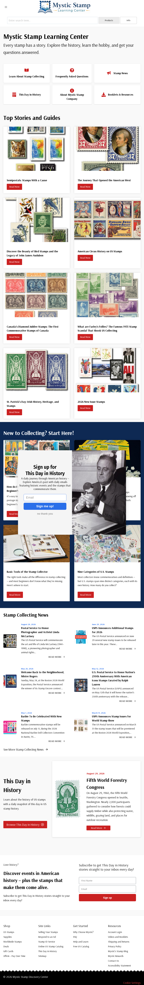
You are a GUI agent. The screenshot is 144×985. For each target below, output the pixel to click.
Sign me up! (45, 506)
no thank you (45, 513)
